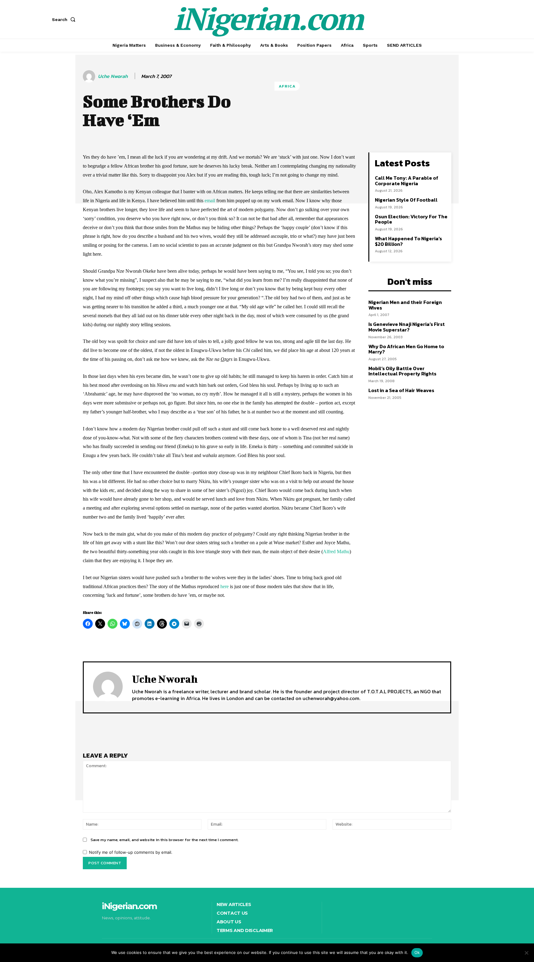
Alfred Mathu (336, 551)
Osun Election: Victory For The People (411, 219)
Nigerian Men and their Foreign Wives (405, 304)
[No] (526, 953)
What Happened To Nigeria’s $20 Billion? (408, 241)
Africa (287, 86)
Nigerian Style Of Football (406, 199)
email (210, 200)
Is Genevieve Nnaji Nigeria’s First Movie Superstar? (406, 326)
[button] (65, 19)
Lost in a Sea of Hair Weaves (401, 390)
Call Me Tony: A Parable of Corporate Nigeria (406, 180)
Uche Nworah (113, 76)
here (224, 586)
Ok (417, 952)
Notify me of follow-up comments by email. (130, 852)
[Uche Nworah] (90, 76)
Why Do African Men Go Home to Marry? (406, 349)
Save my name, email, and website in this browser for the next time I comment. (165, 840)
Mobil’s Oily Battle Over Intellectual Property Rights (402, 371)
